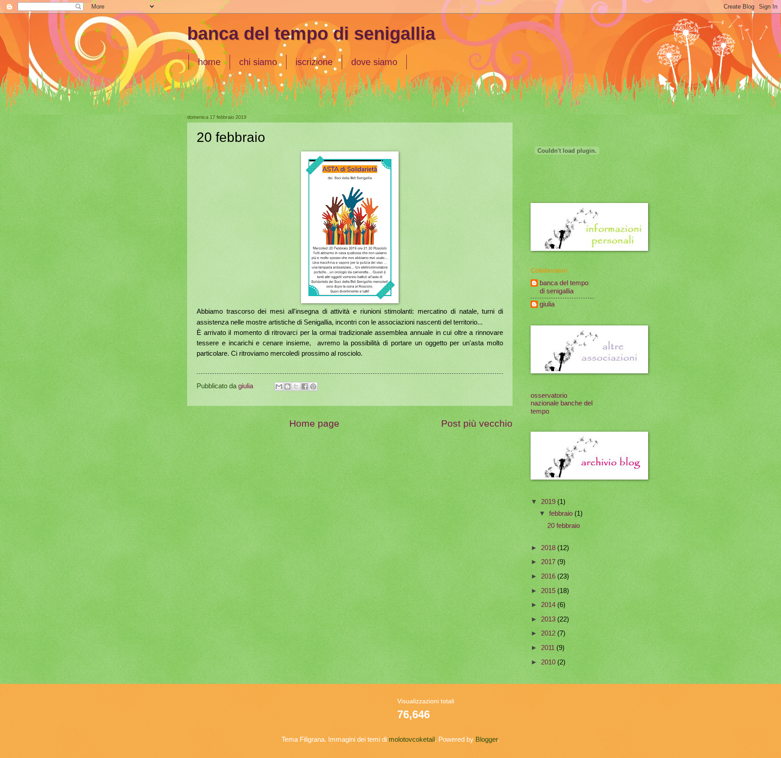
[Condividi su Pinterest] (313, 386)
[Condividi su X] (296, 386)
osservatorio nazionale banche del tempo (562, 403)
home (209, 62)
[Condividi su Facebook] (304, 386)
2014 (549, 604)
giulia (547, 304)
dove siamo (374, 62)
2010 (549, 662)
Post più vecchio (477, 423)
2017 (549, 561)
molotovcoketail (412, 739)
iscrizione (314, 62)
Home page (314, 423)
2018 (549, 547)
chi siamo (258, 62)
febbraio (561, 513)
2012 (549, 633)
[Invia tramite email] (278, 386)
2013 (549, 619)
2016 (549, 576)
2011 (548, 647)
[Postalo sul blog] (287, 386)
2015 (549, 590)
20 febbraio (563, 525)
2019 (549, 501)
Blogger (486, 739)
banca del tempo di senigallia (311, 33)
